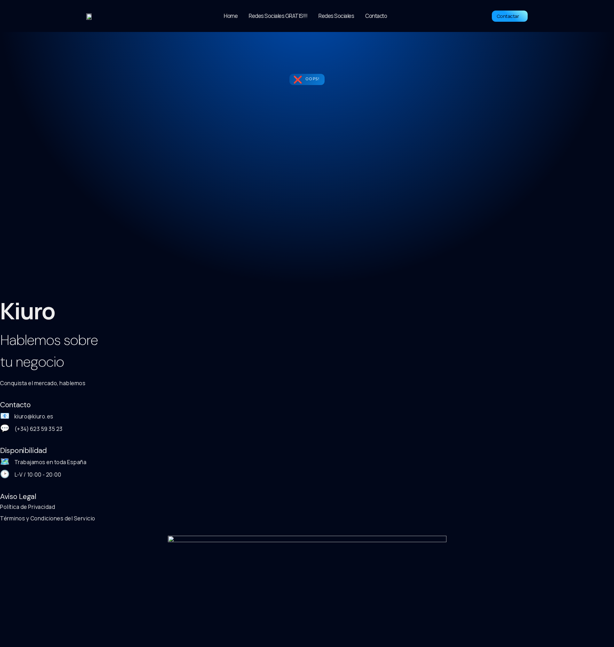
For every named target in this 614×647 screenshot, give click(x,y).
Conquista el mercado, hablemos (42, 383)
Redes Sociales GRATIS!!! (278, 15)
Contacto (376, 15)
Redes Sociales (336, 15)
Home (231, 15)
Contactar (508, 16)
